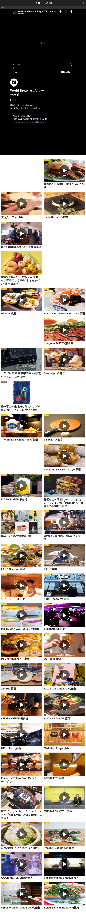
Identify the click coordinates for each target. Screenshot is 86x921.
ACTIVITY (46, 159)
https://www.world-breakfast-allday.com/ (28, 122)
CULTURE (4, 348)
